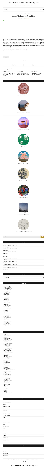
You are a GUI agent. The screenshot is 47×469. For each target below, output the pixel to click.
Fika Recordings (6, 354)
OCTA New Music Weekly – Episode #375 (10, 267)
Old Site (36, 459)
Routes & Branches (7, 316)
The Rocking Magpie (7, 324)
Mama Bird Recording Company (9, 369)
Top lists (4, 435)
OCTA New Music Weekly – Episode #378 (10, 258)
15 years (4, 404)
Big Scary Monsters (7, 338)
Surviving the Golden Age (8, 321)
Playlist (4, 428)
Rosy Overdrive (6, 315)
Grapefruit (6, 360)
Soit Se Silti (6, 385)
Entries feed (5, 451)
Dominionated (6, 293)
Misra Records (6, 373)
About (9, 459)
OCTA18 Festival (6, 426)
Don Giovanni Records (8, 350)
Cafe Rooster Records (7, 344)
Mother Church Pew (7, 305)
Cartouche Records (7, 345)
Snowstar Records (7, 384)
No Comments (26, 18)
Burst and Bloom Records (8, 343)
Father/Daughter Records (8, 352)
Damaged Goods (7, 349)
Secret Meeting (6, 318)
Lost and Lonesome (7, 368)
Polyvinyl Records (7, 378)
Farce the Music (6, 295)
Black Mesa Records (7, 340)
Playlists (18, 459)
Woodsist (5, 390)
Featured (4, 408)
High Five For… (6, 300)
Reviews (4, 433)
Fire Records (6, 355)
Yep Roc (5, 391)
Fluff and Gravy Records (8, 356)
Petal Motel (6, 310)
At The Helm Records (7, 335)
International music (20, 13)
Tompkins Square (7, 389)
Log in (4, 448)
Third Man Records (7, 387)
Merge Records (6, 372)
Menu (5, 9)
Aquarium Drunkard (7, 289)
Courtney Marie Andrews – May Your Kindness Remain (23, 74)
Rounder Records (7, 379)
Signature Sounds (7, 381)
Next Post (34, 65)
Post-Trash (6, 311)
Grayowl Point (6, 299)
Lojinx (5, 366)
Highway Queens (7, 301)
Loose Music (6, 367)
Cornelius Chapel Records (8, 348)
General (4, 417)
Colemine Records (7, 346)
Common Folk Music (7, 292)
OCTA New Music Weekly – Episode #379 (10, 254)
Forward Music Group (7, 358)
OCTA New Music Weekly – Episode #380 (10, 251)
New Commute (6, 306)
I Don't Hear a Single (7, 303)
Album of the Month (6, 406)
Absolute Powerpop (7, 286)
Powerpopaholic (7, 312)
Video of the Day (27, 13)
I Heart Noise (6, 304)
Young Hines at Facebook (8, 53)
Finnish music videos (6, 413)
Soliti (5, 386)
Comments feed (5, 453)
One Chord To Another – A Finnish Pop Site (23, 3)
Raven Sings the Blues (7, 313)
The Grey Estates (7, 323)
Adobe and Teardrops (7, 287)
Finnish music (5, 410)
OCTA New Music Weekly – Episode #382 (10, 245)
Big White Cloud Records (8, 339)
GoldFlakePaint (6, 298)
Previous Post (13, 65)
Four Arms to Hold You (6, 415)
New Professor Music (7, 374)
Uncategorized (5, 437)
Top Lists (27, 459)
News (4, 424)
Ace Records (6, 334)
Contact (32, 459)
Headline (4, 419)
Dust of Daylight (6, 294)
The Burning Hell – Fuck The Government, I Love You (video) (9, 74)
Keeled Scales (6, 363)
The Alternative (6, 322)
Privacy (22, 459)
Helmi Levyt (6, 361)
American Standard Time (8, 288)
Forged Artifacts (6, 357)
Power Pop (5, 430)
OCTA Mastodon (7, 307)
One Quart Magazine (7, 309)
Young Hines (5, 56)
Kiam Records (6, 364)
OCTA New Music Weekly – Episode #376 (10, 264)
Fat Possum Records (7, 351)
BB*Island (5, 337)
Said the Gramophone (7, 317)
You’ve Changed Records (8, 392)
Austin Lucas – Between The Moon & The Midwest (37, 74)
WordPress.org (5, 455)
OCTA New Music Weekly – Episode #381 (10, 248)
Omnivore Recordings (7, 375)
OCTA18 (13, 459)
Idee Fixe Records (7, 362)
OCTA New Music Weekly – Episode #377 (10, 261)
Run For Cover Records (8, 380)
